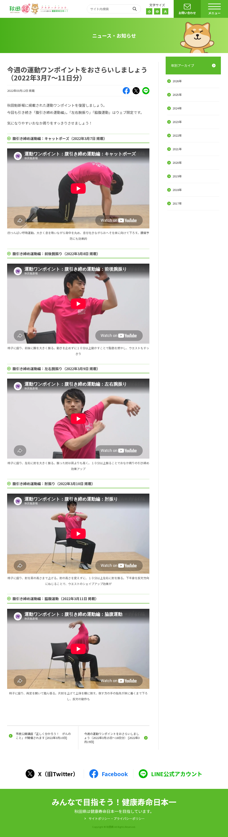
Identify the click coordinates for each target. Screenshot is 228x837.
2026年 (177, 81)
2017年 (177, 203)
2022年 (177, 135)
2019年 (177, 176)
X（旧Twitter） (136, 90)
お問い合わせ (187, 13)
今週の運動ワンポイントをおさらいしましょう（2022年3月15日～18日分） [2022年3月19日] (112, 738)
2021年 (177, 149)
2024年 (177, 108)
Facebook (126, 90)
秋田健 (39, 9)
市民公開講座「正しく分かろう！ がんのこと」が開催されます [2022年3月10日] (43, 736)
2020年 (177, 162)
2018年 (177, 190)
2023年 (177, 122)
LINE (145, 90)
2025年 (177, 94)
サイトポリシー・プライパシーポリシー (117, 818)
